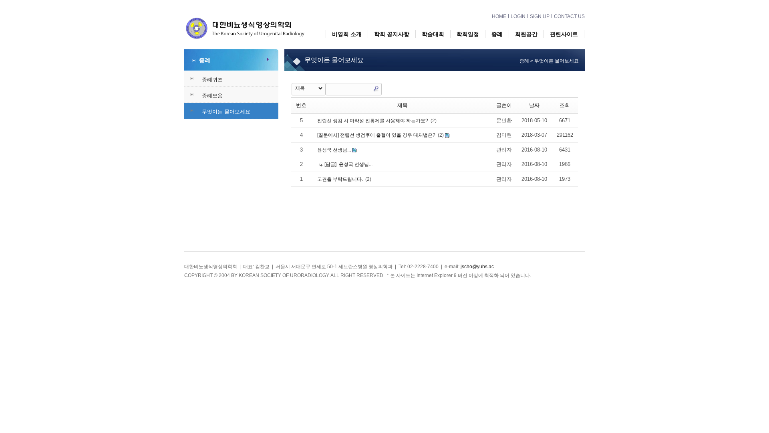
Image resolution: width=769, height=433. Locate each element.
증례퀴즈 (212, 80)
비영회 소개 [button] (347, 34)
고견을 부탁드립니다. (339, 179)
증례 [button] (497, 34)
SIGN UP (540, 16)
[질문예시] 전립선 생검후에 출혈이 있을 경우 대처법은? (375, 135)
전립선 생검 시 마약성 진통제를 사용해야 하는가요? (372, 120)
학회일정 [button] (468, 34)
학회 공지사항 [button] (391, 34)
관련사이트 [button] (564, 34)
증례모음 (212, 96)
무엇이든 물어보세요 (226, 112)
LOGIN (518, 16)
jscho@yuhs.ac (477, 266)
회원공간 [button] (526, 34)
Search (376, 88)
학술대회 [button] (433, 34)
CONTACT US (569, 16)
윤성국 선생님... (333, 150)
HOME (499, 16)
